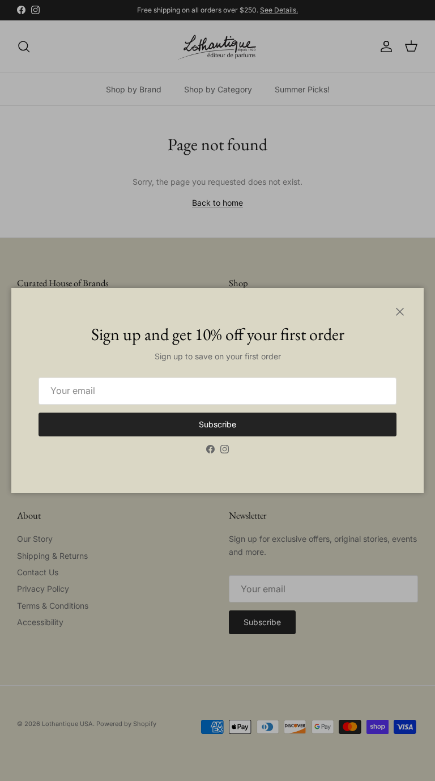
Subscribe (217, 424)
